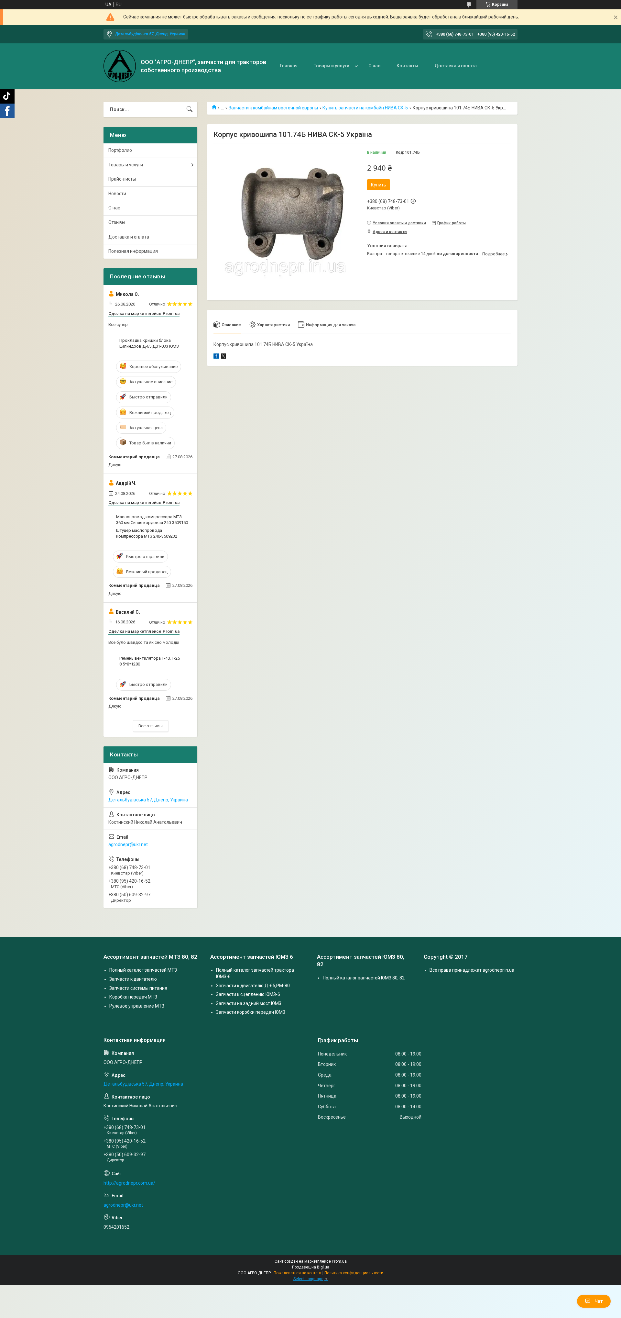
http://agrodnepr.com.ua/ (129, 1183)
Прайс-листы (122, 179)
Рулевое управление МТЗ (136, 1006)
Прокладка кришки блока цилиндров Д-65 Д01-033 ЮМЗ (149, 343)
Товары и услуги (331, 65)
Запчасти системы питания (138, 988)
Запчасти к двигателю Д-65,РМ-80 (253, 985)
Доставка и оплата (455, 65)
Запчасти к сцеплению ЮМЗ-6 (248, 994)
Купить (378, 184)
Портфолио (120, 150)
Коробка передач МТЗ (133, 997)
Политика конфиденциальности (353, 1273)
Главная (289, 65)
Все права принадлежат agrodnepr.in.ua (472, 970)
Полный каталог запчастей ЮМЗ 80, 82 (364, 977)
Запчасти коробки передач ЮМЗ (250, 1012)
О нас (374, 65)
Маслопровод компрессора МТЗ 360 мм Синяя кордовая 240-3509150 (152, 519)
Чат (598, 1301)
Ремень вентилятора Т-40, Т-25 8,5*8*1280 (149, 661)
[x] (223, 357)
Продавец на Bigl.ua (310, 1267)
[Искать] (189, 109)
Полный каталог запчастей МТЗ (143, 970)
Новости (117, 193)
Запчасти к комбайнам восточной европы (273, 107)
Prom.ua (339, 1261)
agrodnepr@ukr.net (128, 844)
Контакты (407, 65)
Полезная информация (133, 251)
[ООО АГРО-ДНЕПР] (120, 66)
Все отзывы (150, 725)
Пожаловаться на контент (297, 1273)
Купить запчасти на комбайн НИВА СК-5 (365, 107)
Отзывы (116, 222)
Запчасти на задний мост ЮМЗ (248, 1003)
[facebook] (216, 357)
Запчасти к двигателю (133, 979)
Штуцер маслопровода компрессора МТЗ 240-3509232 (146, 533)
